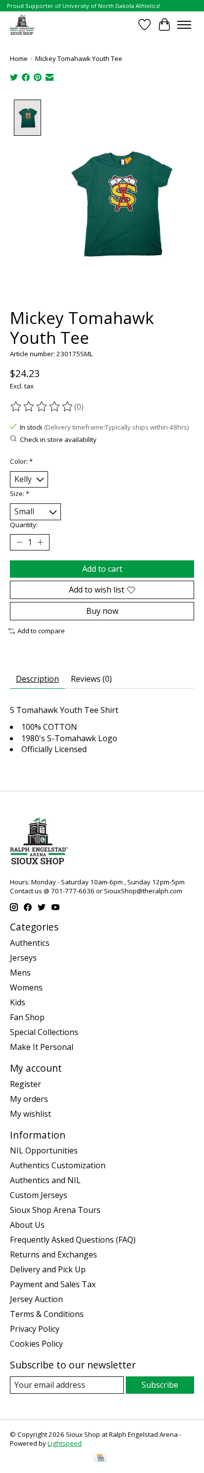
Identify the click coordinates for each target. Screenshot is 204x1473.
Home (19, 58)
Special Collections (44, 1032)
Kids (17, 1002)
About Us (27, 1224)
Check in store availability (58, 439)
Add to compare (41, 630)
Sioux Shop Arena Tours (55, 1209)
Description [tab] (37, 678)
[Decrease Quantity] (19, 542)
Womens (26, 987)
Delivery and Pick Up (48, 1269)
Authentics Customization (57, 1165)
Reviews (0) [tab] (91, 678)
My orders (29, 1098)
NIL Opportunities (44, 1150)
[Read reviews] (42, 407)
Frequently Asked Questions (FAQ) (73, 1239)
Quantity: (24, 524)
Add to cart (102, 568)
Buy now (102, 610)
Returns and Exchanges (53, 1254)
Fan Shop (27, 1017)
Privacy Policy (34, 1328)
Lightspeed (65, 1443)
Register (25, 1084)
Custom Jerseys (38, 1195)
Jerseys (23, 957)
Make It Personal (41, 1046)
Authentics (30, 942)
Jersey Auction (36, 1299)
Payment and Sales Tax (53, 1284)
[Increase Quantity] (40, 542)
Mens (20, 972)
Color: (21, 461)
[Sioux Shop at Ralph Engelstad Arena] (22, 24)
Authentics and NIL (45, 1180)
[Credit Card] (100, 1459)
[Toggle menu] (184, 25)
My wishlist (30, 1113)
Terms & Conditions (47, 1314)
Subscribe (160, 1384)
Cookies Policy (36, 1343)
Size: (19, 493)
